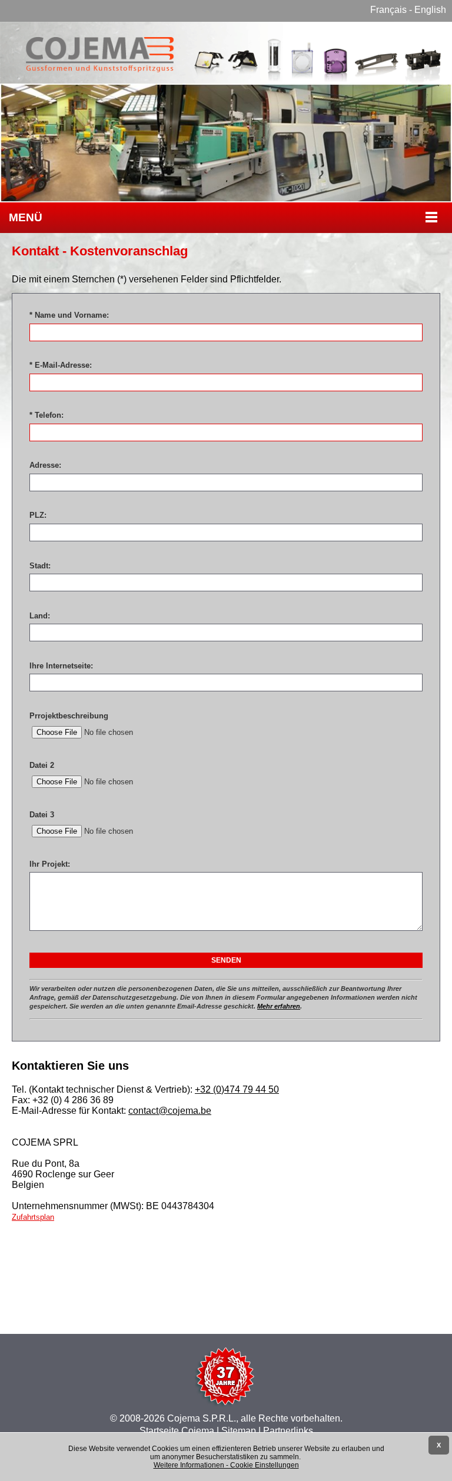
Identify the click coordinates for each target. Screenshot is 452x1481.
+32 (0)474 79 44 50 (237, 1089)
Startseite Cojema (176, 1431)
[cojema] (226, 78)
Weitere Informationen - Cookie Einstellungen (226, 1465)
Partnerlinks (288, 1431)
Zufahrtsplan (33, 1217)
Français (388, 10)
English (430, 10)
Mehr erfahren (278, 1006)
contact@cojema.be (169, 1111)
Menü (25, 217)
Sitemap (238, 1431)
